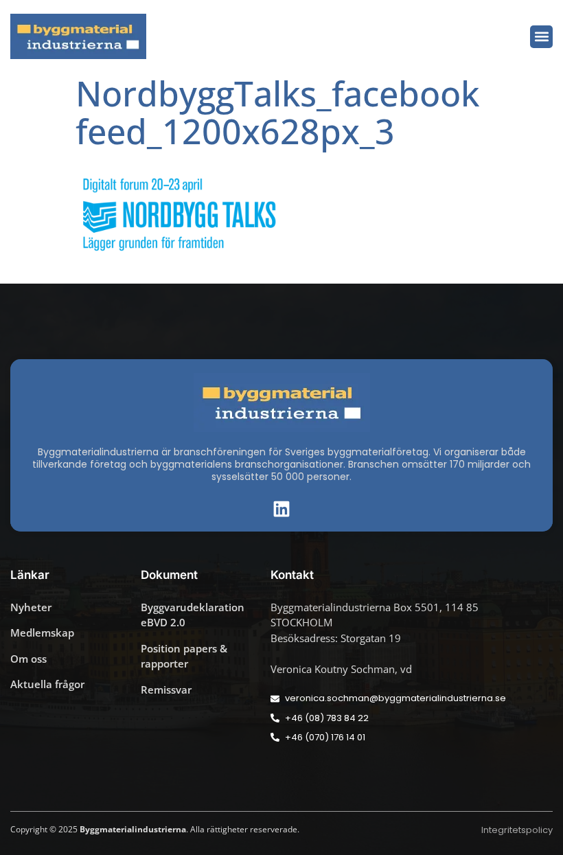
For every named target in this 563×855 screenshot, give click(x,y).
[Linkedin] (281, 509)
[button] (541, 36)
